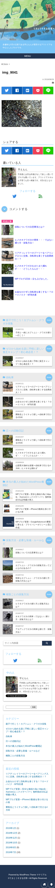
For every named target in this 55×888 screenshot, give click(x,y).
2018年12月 (11, 833)
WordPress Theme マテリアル (33, 875)
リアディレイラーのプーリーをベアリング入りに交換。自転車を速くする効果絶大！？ (34, 256)
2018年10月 (11, 842)
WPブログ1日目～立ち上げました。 (32, 279)
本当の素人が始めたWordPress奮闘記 (24, 746)
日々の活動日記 (13, 741)
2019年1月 (11, 828)
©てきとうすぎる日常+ (18, 878)
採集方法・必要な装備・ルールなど (23, 751)
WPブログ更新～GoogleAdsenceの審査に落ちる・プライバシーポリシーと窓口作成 (33, 525)
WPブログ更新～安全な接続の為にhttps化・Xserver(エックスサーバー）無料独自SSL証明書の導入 (33, 497)
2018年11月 (11, 838)
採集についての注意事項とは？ (30, 227)
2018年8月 (11, 847)
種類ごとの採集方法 (15, 755)
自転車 (9, 736)
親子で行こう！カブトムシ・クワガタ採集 (26, 724)
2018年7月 (11, 852)
